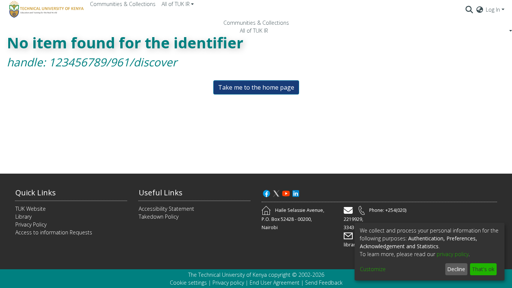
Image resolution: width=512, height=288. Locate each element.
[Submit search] (469, 9)
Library (23, 216)
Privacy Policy (30, 224)
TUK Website (30, 208)
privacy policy (453, 254)
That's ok (483, 269)
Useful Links (161, 193)
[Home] (45, 9)
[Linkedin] (296, 192)
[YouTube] (286, 192)
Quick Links (35, 193)
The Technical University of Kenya (227, 274)
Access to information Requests (53, 232)
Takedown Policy (158, 216)
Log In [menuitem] (493, 9)
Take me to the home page (256, 87)
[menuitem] (178, 4)
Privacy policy (228, 282)
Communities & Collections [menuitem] (123, 4)
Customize (373, 269)
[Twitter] (276, 192)
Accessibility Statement (166, 208)
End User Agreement (274, 282)
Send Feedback (324, 282)
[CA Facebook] (266, 192)
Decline (456, 269)
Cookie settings (188, 282)
